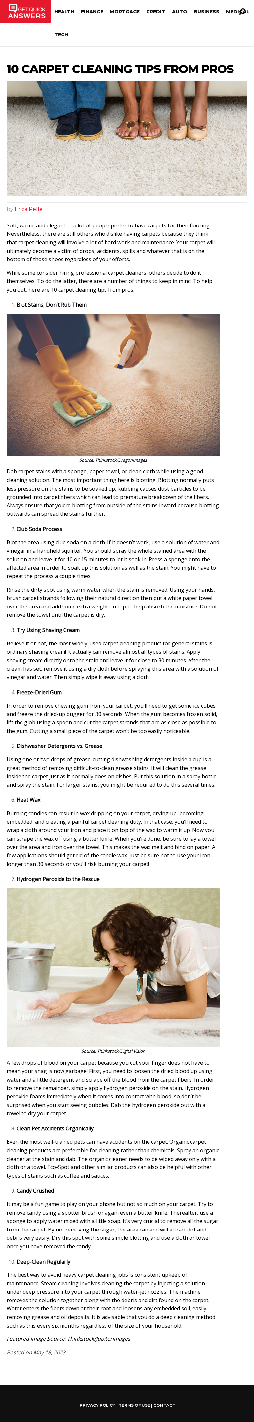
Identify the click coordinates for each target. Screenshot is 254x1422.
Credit (155, 12)
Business (206, 12)
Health (64, 12)
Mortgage (125, 12)
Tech (61, 35)
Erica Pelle (29, 209)
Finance (92, 12)
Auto (179, 12)
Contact (164, 1405)
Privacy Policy (97, 1405)
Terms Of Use (134, 1405)
